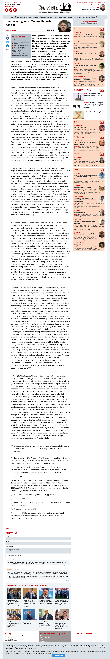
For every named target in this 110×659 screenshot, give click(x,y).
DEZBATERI (77, 17)
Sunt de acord (58, 655)
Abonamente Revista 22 (12, 4)
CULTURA (58, 17)
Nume (7, 536)
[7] (30, 368)
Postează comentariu (14, 556)
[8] (38, 404)
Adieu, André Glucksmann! (21, 45)
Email (7, 541)
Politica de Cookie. (47, 653)
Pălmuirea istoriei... (19, 40)
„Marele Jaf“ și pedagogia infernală (20, 42)
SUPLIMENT (87, 17)
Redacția (102, 2)
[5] (28, 277)
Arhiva (91, 2)
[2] (61, 160)
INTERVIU (50, 17)
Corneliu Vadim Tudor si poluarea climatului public (20, 54)
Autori (96, 2)
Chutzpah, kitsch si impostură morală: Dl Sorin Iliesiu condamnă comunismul (20, 49)
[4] (39, 243)
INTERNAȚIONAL (34, 17)
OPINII (43, 17)
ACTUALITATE (22, 17)
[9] (22, 422)
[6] (25, 324)
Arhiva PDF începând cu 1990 (13, 2)
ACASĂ (13, 17)
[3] (33, 215)
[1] (32, 103)
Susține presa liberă (89, 23)
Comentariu (9, 547)
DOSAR (70, 17)
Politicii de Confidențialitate (28, 648)
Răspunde (67, 566)
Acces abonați (9, 6)
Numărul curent (82, 2)
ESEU (64, 17)
